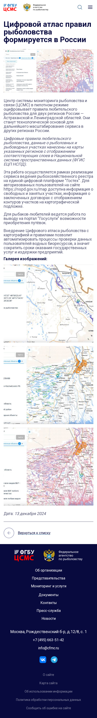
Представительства (48, 578)
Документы (49, 595)
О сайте (48, 675)
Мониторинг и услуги (48, 586)
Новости (49, 618)
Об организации (48, 570)
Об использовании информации (48, 691)
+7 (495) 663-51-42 (48, 640)
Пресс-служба (49, 611)
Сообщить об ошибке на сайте (48, 708)
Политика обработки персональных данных (48, 700)
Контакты (48, 603)
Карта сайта (48, 683)
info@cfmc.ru (48, 648)
